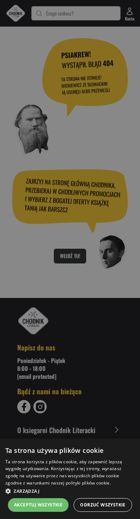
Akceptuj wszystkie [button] (38, 505)
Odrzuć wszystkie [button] (102, 505)
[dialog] (70, 478)
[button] (70, 491)
